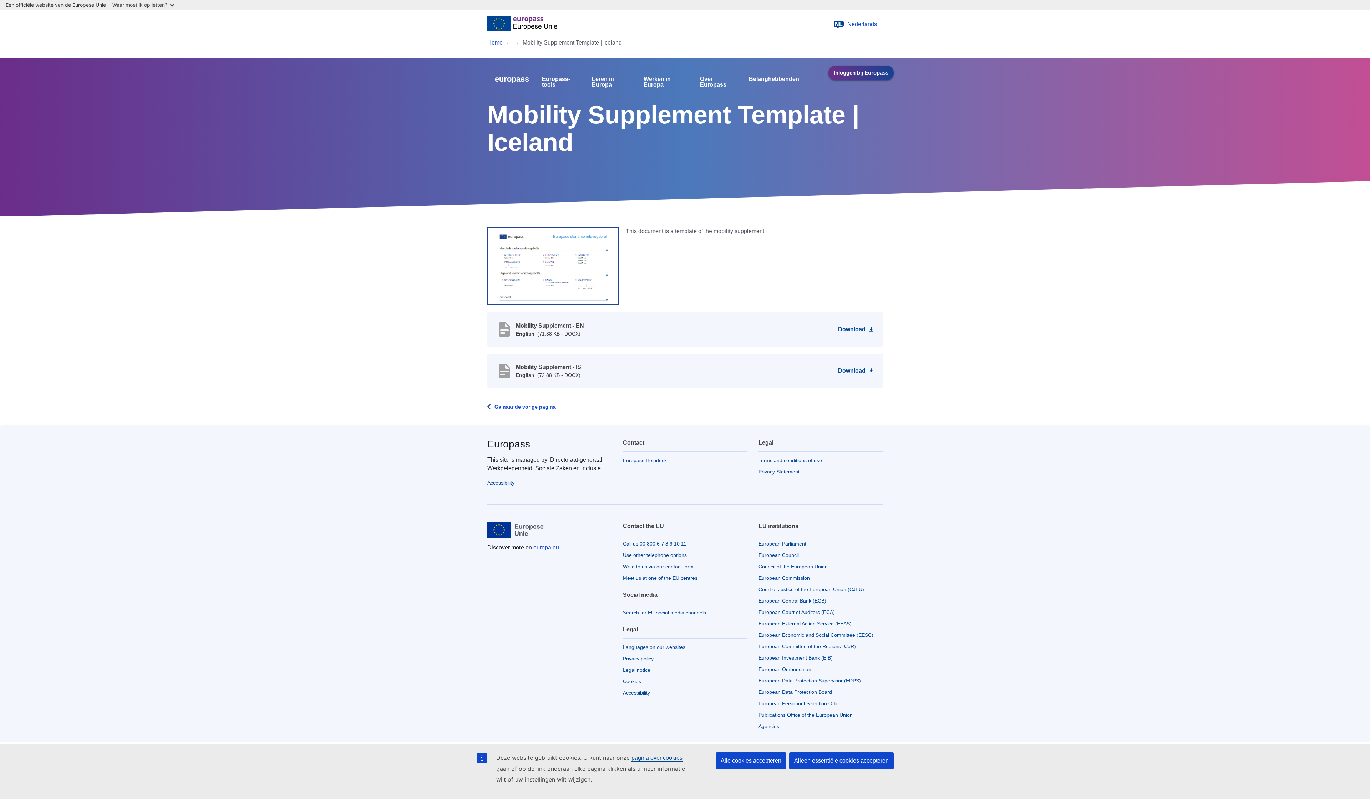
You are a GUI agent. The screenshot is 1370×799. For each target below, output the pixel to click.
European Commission (784, 578)
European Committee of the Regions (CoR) (807, 646)
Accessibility (500, 483)
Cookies (632, 681)
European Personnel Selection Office (800, 703)
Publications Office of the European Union (805, 715)
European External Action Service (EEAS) (805, 623)
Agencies (768, 726)
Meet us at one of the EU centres (660, 578)
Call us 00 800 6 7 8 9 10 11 (654, 544)
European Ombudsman (784, 669)
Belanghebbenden (774, 79)
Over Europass (713, 82)
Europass (508, 444)
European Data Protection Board (795, 692)
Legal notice (636, 670)
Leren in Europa (603, 82)
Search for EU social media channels (664, 612)
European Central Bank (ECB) (792, 601)
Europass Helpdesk (645, 460)
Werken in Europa (657, 82)
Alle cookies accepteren (751, 761)
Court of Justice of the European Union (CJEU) (811, 589)
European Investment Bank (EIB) (795, 658)
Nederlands (856, 24)
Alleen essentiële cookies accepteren (841, 761)
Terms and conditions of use (790, 460)
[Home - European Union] (522, 24)
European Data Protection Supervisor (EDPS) (809, 680)
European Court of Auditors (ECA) (796, 612)
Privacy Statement (779, 472)
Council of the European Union (793, 566)
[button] (553, 265)
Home (495, 43)
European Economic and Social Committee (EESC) (815, 635)
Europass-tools (556, 82)
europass (512, 79)
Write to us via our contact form (658, 566)
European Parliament (782, 544)
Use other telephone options (655, 555)
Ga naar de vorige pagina (525, 407)
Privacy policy (638, 658)
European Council (778, 555)
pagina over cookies (657, 758)
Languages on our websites (654, 647)
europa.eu (546, 547)
